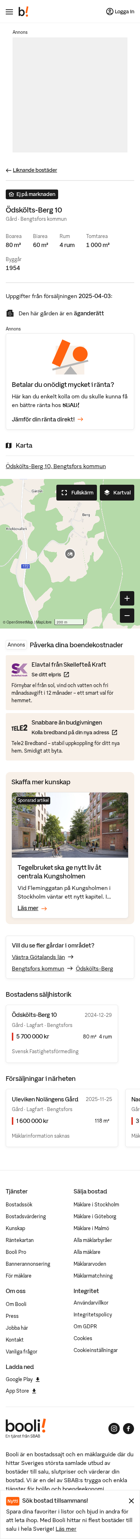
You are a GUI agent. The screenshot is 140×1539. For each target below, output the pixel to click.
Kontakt (15, 1340)
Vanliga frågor (21, 1351)
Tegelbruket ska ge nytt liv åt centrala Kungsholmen (59, 871)
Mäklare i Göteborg (95, 1216)
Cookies (83, 1338)
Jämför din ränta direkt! (43, 419)
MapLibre (44, 622)
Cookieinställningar (96, 1350)
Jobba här (17, 1328)
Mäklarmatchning (93, 1276)
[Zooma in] (127, 598)
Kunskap (15, 1228)
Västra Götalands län (38, 956)
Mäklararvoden (90, 1264)
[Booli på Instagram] (114, 1428)
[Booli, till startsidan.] (24, 11)
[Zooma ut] (127, 615)
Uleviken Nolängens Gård (45, 1099)
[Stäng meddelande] (131, 1501)
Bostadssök (19, 1204)
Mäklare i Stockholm (96, 1204)
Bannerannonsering (28, 1264)
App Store (17, 1391)
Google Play (19, 1379)
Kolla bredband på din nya (74, 732)
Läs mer (66, 1528)
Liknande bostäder (35, 170)
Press (12, 1316)
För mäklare (19, 1276)
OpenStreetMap (19, 622)
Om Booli (16, 1304)
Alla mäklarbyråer (93, 1240)
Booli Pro (16, 1252)
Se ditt (69, 674)
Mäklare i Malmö (91, 1228)
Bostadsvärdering (26, 1216)
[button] (70, 554)
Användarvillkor (91, 1303)
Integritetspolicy (93, 1314)
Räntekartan (20, 1240)
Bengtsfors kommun (38, 968)
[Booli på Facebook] (128, 1428)
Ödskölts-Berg (94, 968)
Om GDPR (85, 1326)
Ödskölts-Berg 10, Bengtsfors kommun (56, 466)
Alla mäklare (87, 1252)
